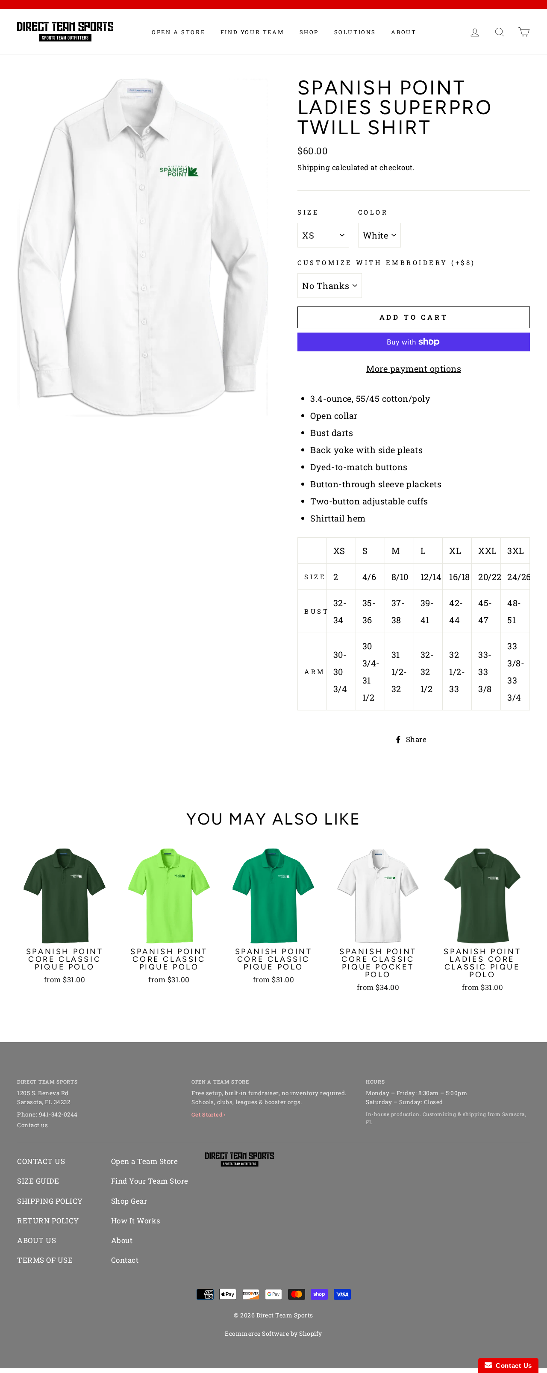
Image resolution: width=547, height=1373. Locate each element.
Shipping (313, 167)
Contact (125, 1260)
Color (373, 212)
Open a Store (178, 32)
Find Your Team (252, 32)
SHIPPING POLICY (50, 1201)
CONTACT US (41, 1161)
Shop (309, 32)
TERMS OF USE (45, 1260)
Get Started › (208, 1114)
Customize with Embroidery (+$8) (386, 262)
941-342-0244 (58, 1114)
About (403, 32)
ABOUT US (36, 1240)
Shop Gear (129, 1201)
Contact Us (512, 1365)
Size (308, 212)
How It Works (135, 1221)
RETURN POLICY (48, 1221)
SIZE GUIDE (38, 1181)
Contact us (32, 1125)
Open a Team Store (144, 1161)
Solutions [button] (355, 32)
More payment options (413, 368)
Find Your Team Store (149, 1181)
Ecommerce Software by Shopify (273, 1333)
